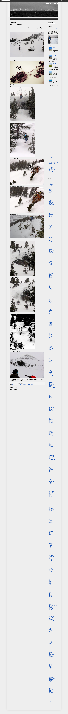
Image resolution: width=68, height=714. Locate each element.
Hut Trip (50, 335)
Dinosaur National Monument (53, 459)
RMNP (50, 298)
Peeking (50, 592)
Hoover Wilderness (51, 509)
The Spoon (50, 669)
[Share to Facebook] (21, 383)
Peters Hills (50, 596)
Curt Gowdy (50, 454)
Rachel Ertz (50, 267)
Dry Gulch (50, 260)
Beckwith (50, 395)
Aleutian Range (51, 275)
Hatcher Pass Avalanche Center (53, 162)
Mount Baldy (50, 567)
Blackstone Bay (51, 405)
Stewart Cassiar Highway (52, 658)
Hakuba (50, 495)
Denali (50, 285)
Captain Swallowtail (51, 151)
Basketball (50, 393)
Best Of (12, 19)
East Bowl (50, 467)
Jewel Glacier (51, 522)
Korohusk (50, 535)
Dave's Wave (50, 284)
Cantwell (50, 259)
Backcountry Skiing (14, 384)
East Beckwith (51, 466)
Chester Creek (51, 435)
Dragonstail (50, 461)
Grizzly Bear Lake (51, 491)
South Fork (50, 251)
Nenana (50, 349)
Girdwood (50, 215)
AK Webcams (50, 185)
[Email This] (18, 383)
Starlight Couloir (51, 655)
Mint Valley (50, 248)
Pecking (50, 590)
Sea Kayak (50, 360)
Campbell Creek (51, 423)
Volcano (50, 309)
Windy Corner (51, 692)
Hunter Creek (50, 334)
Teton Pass (50, 668)
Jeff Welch (50, 264)
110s (49, 376)
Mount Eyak (50, 571)
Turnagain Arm (51, 371)
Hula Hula (50, 512)
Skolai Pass (50, 642)
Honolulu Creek (51, 508)
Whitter (50, 691)
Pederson (50, 591)
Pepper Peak (50, 594)
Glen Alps (50, 229)
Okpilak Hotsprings (51, 584)
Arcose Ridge (51, 388)
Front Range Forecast (52, 169)
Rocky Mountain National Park (53, 620)
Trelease (50, 676)
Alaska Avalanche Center (52, 163)
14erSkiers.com (51, 149)
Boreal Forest (50, 409)
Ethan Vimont (50, 224)
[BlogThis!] (19, 383)
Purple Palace (51, 606)
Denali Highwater (51, 456)
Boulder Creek (51, 410)
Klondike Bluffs (51, 531)
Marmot (50, 182)
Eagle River (50, 203)
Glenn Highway (51, 484)
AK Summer (30, 19)
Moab (49, 345)
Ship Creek (50, 236)
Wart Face (50, 688)
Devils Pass (50, 458)
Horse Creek (50, 510)
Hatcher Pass (50, 200)
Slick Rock (50, 646)
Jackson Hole (51, 520)
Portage (50, 266)
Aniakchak (50, 385)
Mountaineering (51, 348)
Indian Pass (50, 336)
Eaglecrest (50, 465)
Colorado (50, 218)
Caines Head (50, 420)
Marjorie (50, 547)
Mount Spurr (50, 573)
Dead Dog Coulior (51, 455)
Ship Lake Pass (51, 632)
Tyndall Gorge (51, 682)
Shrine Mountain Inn (51, 633)
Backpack (50, 278)
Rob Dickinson (51, 619)
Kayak (49, 525)
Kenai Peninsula (51, 291)
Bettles (50, 400)
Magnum (50, 344)
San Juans (50, 627)
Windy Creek (50, 374)
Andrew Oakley (51, 276)
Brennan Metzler (51, 242)
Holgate (50, 506)
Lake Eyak (50, 537)
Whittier (50, 311)
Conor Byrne (50, 443)
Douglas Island (51, 460)
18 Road (50, 312)
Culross (50, 453)
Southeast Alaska (51, 654)
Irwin (49, 518)
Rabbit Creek (50, 607)
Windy (49, 170)
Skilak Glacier (51, 640)
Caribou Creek (51, 430)
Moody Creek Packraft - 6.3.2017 (55, 48)
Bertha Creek (50, 399)
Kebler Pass (50, 216)
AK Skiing (20, 19)
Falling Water (50, 261)
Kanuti (49, 524)
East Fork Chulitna (51, 468)
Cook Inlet (50, 444)
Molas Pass (50, 559)
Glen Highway (51, 483)
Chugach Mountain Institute (53, 155)
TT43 (49, 368)
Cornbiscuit (50, 322)
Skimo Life (50, 157)
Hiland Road (50, 262)
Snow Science (51, 302)
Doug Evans (50, 325)
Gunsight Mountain (51, 492)
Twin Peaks (50, 680)
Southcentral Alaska (51, 653)
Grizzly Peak (50, 288)
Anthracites (50, 240)
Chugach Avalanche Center (53, 161)
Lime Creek (50, 541)
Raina (49, 299)
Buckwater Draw (51, 417)
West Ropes (50, 372)
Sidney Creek (51, 634)
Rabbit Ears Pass (51, 608)
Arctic (49, 313)
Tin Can (50, 670)
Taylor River (50, 665)
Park (49, 350)
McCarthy (50, 554)
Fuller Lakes (50, 482)
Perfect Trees (50, 595)
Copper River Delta (51, 448)
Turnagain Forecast (51, 167)
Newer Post (11, 414)
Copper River (50, 447)
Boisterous (50, 406)
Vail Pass (50, 308)
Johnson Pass (51, 289)
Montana (50, 561)
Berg (49, 398)
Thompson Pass (51, 252)
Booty (49, 408)
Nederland (50, 581)
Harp (49, 497)
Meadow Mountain (51, 556)
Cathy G (50, 434)
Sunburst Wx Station (51, 172)
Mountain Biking (51, 212)
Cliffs (49, 243)
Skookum (50, 643)
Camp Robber (51, 422)
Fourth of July (50, 480)
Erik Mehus (50, 223)
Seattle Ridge (51, 249)
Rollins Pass (50, 357)
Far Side (50, 479)
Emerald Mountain (51, 472)
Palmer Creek (51, 585)
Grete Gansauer (51, 230)
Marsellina (50, 549)
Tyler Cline (50, 681)
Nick (26, 27)
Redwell (50, 615)
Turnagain (50, 253)
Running (50, 358)
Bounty (50, 411)
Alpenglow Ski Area (51, 384)
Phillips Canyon (51, 597)
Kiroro (49, 530)
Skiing (49, 639)
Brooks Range (51, 279)
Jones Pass (50, 290)
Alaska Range (51, 214)
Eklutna (50, 226)
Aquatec (50, 386)
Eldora (50, 471)
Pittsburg (26, 384)
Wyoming (50, 699)
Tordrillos (50, 370)
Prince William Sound (52, 235)
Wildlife (50, 373)
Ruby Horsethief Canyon (52, 622)
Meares (50, 557)
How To (50, 511)
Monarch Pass (51, 560)
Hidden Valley (51, 505)
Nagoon (50, 578)
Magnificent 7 (50, 545)
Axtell (49, 314)
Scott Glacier (50, 301)
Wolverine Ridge (51, 274)
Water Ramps (51, 689)
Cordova (50, 211)
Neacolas (50, 580)
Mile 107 (50, 558)
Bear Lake (50, 394)
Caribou (50, 429)
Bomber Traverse (51, 407)
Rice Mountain (51, 617)
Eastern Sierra (51, 469)
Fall (49, 477)
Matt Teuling (50, 217)
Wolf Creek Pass (51, 273)
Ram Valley (50, 225)
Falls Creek (50, 478)
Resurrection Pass (51, 616)
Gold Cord (50, 485)
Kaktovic (50, 339)
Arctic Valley (50, 277)
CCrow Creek (51, 419)
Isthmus (50, 519)
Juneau (50, 338)
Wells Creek (50, 310)
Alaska (50, 190)
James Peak (50, 521)
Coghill (50, 436)
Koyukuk (50, 536)
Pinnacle (50, 296)
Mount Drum (50, 568)
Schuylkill (50, 628)
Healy (49, 500)
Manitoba (50, 546)
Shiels (49, 631)
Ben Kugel (50, 397)
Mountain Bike (51, 347)
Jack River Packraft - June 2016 (55, 64)
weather (50, 239)
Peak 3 (50, 351)
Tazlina (50, 666)
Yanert (49, 701)
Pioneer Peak (51, 297)
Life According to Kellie (52, 156)
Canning (50, 424)
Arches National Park (52, 387)
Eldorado (50, 286)
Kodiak (50, 534)
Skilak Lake (50, 641)
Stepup (50, 657)
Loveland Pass (51, 202)
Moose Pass (50, 346)
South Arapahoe (51, 652)
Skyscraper (50, 644)
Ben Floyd (50, 396)
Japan (49, 337)
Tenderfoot (50, 667)
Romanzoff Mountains (52, 621)
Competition (50, 441)
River (49, 618)
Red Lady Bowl (51, 300)
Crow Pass (50, 323)
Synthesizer (50, 663)
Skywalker (50, 645)
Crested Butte (19, 384)
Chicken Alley (51, 320)
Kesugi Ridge (51, 529)
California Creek (51, 421)
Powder (50, 604)
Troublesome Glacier (52, 678)
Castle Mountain (51, 433)
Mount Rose (50, 572)
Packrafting (50, 265)
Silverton (50, 638)
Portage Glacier (51, 603)
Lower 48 (38, 19)
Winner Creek (51, 254)
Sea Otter (50, 629)
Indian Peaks (50, 263)
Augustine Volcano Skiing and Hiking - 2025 (55, 80)
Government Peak (51, 332)
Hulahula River (51, 513)
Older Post (42, 414)
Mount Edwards (51, 569)
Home (55, 19)
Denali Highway (51, 457)
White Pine (50, 690)
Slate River (28, 384)
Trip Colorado (51, 677)
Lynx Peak (50, 544)
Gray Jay (50, 490)
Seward (50, 361)
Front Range (50, 228)
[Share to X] (20, 383)
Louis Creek (50, 543)
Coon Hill (50, 445)
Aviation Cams (51, 184)
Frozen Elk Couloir (51, 481)
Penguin (50, 593)
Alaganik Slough (51, 381)
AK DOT (50, 183)
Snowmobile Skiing (51, 204)
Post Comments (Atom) (16, 415)
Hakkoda (50, 494)
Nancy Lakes (50, 579)
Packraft (50, 201)
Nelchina (50, 582)
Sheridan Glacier (51, 363)
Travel (49, 213)
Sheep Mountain (51, 362)
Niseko (50, 583)
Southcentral (50, 193)
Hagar (49, 493)
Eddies (50, 470)
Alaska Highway (51, 382)
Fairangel (50, 327)
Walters (50, 687)
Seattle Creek (51, 630)
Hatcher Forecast (51, 168)
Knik (49, 532)
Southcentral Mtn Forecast (52, 171)
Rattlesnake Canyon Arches (53, 614)
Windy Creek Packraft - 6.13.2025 (55, 56)
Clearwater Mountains (52, 321)
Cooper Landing (51, 446)
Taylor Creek (50, 664)
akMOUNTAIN (51, 150)
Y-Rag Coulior (51, 700)
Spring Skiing (50, 199)
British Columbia (51, 412)
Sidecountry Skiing (51, 250)
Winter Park (50, 693)
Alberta (50, 383)
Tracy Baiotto (50, 675)
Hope (49, 333)
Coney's (50, 442)
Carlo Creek (50, 431)
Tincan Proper (51, 369)
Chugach (50, 192)
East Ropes (50, 326)
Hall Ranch (50, 496)
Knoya (49, 533)
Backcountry (50, 315)
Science (50, 359)
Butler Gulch (50, 418)
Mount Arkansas (51, 566)
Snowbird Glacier (51, 651)
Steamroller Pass (51, 656)
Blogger (36, 707)
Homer (50, 507)
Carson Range (51, 432)
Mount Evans (50, 570)
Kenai (49, 194)
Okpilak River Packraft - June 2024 (55, 72)
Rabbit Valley (50, 609)
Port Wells (50, 602)
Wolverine (50, 694)
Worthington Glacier (51, 375)
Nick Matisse (23, 384)
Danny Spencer (51, 324)
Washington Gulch (51, 272)
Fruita (49, 287)
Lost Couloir (50, 542)
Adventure (50, 205)
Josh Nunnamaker (51, 227)
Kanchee (50, 523)
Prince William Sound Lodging (53, 605)
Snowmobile (50, 303)
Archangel (50, 241)
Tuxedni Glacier (51, 679)
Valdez (50, 238)
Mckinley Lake (51, 555)
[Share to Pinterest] (22, 383)
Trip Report (32, 384)
